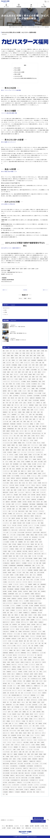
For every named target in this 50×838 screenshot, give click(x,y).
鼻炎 (34, 671)
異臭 (31, 412)
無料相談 (9, 572)
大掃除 (42, 471)
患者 (8, 612)
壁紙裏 (36, 534)
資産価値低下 (33, 683)
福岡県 (38, 357)
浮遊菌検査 (5, 593)
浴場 (8, 692)
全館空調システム (30, 690)
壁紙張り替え (41, 758)
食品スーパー (44, 553)
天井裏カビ (25, 633)
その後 (25, 683)
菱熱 (14, 650)
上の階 (45, 685)
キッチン (28, 388)
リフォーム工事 (5, 532)
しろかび (44, 671)
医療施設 (35, 390)
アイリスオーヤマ (9, 697)
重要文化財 (8, 501)
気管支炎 (11, 482)
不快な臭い (28, 499)
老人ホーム (25, 379)
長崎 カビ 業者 (29, 791)
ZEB (11, 702)
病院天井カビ (39, 761)
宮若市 (42, 374)
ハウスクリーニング (6, 381)
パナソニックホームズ (22, 655)
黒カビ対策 (40, 612)
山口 (20, 419)
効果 (25, 541)
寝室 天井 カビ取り (13, 763)
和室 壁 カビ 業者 (28, 775)
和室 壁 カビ (12, 775)
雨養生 (24, 412)
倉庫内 (11, 449)
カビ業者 (19, 390)
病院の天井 (40, 673)
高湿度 (29, 447)
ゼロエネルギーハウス (28, 357)
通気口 (24, 499)
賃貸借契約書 (36, 570)
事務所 (37, 388)
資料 (3, 756)
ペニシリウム (41, 546)
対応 (16, 631)
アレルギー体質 (28, 704)
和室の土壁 (38, 494)
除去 (9, 388)
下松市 (7, 402)
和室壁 (4, 688)
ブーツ (15, 718)
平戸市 (22, 497)
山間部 (31, 506)
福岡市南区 (5, 390)
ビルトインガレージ (27, 728)
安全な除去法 (27, 480)
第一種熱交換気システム (7, 666)
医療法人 (35, 622)
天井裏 (19, 397)
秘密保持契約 (27, 593)
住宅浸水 (39, 586)
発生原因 (4, 685)
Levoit (38, 688)
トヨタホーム (22, 584)
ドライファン (5, 699)
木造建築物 (19, 501)
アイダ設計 (15, 657)
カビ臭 (20, 369)
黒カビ (42, 353)
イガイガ (6, 461)
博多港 (17, 466)
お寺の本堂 (24, 501)
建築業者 (15, 442)
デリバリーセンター (34, 445)
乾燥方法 (11, 643)
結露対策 (4, 466)
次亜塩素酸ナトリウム (6, 530)
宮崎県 (31, 350)
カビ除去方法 (9, 452)
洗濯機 (20, 751)
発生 (17, 445)
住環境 (32, 409)
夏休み (44, 598)
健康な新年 (21, 640)
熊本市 (37, 362)
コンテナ (8, 466)
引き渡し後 (20, 657)
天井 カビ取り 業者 (27, 763)
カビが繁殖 (35, 546)
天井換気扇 (20, 671)
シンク (19, 452)
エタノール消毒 (15, 704)
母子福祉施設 (22, 589)
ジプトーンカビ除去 (43, 763)
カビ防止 (25, 556)
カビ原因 (4, 669)
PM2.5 (9, 735)
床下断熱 (10, 383)
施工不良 (44, 662)
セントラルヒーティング (27, 737)
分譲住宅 (36, 405)
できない (34, 574)
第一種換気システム (19, 683)
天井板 (18, 435)
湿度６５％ (16, 751)
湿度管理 (19, 412)
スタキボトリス (19, 742)
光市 (13, 402)
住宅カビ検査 (25, 551)
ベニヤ (21, 643)
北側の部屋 (33, 624)
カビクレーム (24, 570)
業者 (34, 791)
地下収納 (44, 723)
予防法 (15, 449)
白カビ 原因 (5, 782)
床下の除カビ (5, 544)
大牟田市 (41, 364)
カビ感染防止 (12, 548)
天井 (33, 367)
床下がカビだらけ (34, 699)
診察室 (11, 612)
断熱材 (41, 530)
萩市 (19, 407)
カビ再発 (35, 614)
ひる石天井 (30, 671)
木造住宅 (37, 791)
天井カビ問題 (40, 461)
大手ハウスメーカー (19, 513)
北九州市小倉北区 (24, 393)
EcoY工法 (32, 650)
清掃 (7, 468)
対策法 (24, 572)
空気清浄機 (34, 688)
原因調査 (26, 718)
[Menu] (48, 1)
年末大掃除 (41, 478)
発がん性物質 (39, 636)
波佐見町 (20, 445)
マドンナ (19, 409)
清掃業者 (27, 560)
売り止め (27, 579)
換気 (39, 522)
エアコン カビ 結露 (6, 780)
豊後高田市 (40, 487)
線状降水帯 (14, 714)
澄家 (9, 695)
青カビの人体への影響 (19, 72)
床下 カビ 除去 (35, 775)
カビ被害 (29, 426)
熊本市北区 (20, 591)
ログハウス (5, 388)
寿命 (3, 704)
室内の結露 (33, 494)
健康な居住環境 (29, 546)
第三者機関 (19, 669)
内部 (24, 643)
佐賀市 (27, 355)
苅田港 (27, 466)
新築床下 (41, 610)
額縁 (37, 563)
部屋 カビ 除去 (27, 773)
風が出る (22, 749)
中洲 (37, 438)
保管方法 (30, 617)
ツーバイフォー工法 (29, 749)
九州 (41, 369)
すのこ (16, 699)
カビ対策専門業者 (39, 456)
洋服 (45, 433)
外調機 (33, 751)
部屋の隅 (13, 518)
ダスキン (23, 560)
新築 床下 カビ (25, 768)
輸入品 (13, 468)
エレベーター (12, 629)
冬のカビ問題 (22, 485)
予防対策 (19, 449)
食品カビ (43, 636)
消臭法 (39, 676)
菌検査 (28, 409)
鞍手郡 (8, 376)
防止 (23, 709)
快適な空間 (16, 494)
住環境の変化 (5, 539)
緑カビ (11, 567)
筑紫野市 (12, 357)
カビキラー (36, 714)
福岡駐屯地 (43, 596)
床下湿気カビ (20, 761)
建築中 (10, 369)
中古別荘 (8, 478)
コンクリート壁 (14, 511)
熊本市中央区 (25, 591)
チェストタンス (5, 435)
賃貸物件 (32, 515)
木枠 (34, 563)
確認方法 (13, 586)
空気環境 (35, 626)
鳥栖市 (35, 355)
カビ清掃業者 (24, 563)
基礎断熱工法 (10, 499)
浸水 (17, 416)
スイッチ (19, 709)
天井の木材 (12, 527)
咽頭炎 (34, 438)
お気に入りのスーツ (23, 617)
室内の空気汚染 (34, 537)
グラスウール (31, 756)
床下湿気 (22, 461)
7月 (26, 584)
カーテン (8, 357)
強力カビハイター (42, 718)
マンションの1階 (18, 527)
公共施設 (16, 454)
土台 (17, 508)
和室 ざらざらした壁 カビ (20, 775)
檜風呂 (39, 421)
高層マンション (23, 471)
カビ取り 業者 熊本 (42, 787)
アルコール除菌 (39, 556)
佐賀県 (27, 350)
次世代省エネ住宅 (6, 567)
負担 (29, 645)
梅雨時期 (27, 412)
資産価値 (16, 711)
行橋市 (26, 367)
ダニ (37, 419)
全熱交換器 (5, 735)
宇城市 (15, 367)
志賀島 (14, 749)
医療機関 (14, 459)
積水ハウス (30, 581)
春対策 (8, 553)
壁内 (41, 664)
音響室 (44, 631)
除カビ (16, 412)
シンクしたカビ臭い (23, 756)
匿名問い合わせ (37, 593)
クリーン (31, 626)
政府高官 (18, 619)
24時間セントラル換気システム (26, 662)
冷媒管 (30, 556)
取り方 (29, 445)
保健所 (43, 711)
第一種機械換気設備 (12, 565)
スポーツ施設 (42, 447)
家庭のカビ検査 (30, 603)
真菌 (34, 456)
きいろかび (42, 666)
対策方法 (22, 414)
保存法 (32, 716)
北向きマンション (38, 732)
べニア (36, 730)
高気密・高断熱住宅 (39, 414)
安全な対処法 (24, 676)
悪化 (44, 513)
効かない (37, 560)
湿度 (30, 376)
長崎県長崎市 (14, 414)
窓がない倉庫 (44, 747)
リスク (19, 414)
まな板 (8, 716)
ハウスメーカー (42, 357)
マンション (42, 791)
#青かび (29, 298)
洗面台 (4, 664)
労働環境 (35, 487)
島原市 (25, 435)
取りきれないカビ (40, 520)
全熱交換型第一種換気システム (17, 695)
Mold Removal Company (36, 433)
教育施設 (40, 754)
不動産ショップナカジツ (26, 666)
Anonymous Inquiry (24, 596)
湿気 (3, 438)
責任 (9, 518)
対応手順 (8, 673)
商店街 (4, 506)
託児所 (20, 711)
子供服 (16, 732)
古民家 (4, 468)
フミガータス (25, 725)
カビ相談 (22, 744)
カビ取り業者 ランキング (34, 780)
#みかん (20, 298)
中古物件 (30, 400)
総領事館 (27, 619)
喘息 (22, 397)
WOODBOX (17, 662)
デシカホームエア (26, 695)
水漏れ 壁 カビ (19, 782)
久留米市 (8, 353)
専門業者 (24, 360)
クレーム (38, 407)
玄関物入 (44, 376)
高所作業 (8, 475)
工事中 (16, 492)
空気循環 (21, 728)
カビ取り (5, 310)
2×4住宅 (26, 664)
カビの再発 (5, 657)
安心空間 (44, 638)
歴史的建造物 (34, 386)
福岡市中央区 (31, 393)
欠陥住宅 (35, 440)
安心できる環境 (5, 624)
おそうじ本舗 (9, 685)
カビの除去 (17, 497)
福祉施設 (40, 416)
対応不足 (34, 697)
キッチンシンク (38, 619)
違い (11, 522)
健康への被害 (20, 699)
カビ (17, 350)
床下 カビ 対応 (42, 768)
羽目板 (21, 435)
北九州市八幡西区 (42, 388)
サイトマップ (45, 828)
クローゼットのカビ (13, 730)
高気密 (30, 419)
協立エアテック (41, 690)
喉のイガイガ (44, 482)
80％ (28, 711)
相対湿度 (31, 572)
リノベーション (14, 400)
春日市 (4, 355)
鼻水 (3, 520)
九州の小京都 (33, 520)
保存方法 (15, 716)
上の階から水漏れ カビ (12, 782)
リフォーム (5, 314)
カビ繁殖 (20, 360)
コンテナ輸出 (22, 466)
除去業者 (25, 607)
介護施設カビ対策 (32, 761)
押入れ (29, 683)
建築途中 (16, 426)
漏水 (46, 350)
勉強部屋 (4, 600)
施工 (43, 466)
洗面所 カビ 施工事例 (19, 789)
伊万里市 (38, 355)
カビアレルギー (19, 388)
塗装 (22, 692)
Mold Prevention (28, 433)
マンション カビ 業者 (26, 782)
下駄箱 (8, 718)
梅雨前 (26, 697)
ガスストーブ (41, 730)
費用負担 (38, 683)
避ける (32, 579)
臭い (27, 482)
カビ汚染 (8, 728)
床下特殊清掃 (37, 508)
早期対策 (16, 614)
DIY (42, 685)
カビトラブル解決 (13, 515)
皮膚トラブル (36, 551)
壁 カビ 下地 (18, 777)
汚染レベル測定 (8, 737)
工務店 (4, 362)
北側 (21, 567)
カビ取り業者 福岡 (30, 765)
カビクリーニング (10, 379)
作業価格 (18, 6)
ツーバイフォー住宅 (27, 692)
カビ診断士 (5, 579)
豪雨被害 (27, 416)
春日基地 (8, 598)
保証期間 (34, 737)
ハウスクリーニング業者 (11, 645)
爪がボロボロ (20, 626)
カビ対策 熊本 (18, 770)
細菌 (3, 487)
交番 (11, 480)
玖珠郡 (8, 506)
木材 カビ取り (30, 784)
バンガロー (16, 537)
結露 (40, 362)
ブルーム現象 (36, 525)
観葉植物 (35, 716)
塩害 (25, 520)
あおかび (8, 669)
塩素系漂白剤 (39, 574)
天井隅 (30, 638)
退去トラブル (17, 756)
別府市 (20, 357)
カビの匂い (23, 383)
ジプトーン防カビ (6, 765)
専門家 (35, 412)
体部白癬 (32, 544)
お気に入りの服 (5, 730)
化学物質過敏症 (14, 364)
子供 (41, 544)
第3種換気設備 (23, 652)
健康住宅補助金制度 (20, 539)
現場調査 (16, 353)
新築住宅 (26, 376)
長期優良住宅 (17, 393)
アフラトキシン (32, 636)
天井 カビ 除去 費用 (6, 773)
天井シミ (21, 586)
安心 (40, 468)
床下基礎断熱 (28, 461)
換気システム (25, 610)
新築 (13, 362)
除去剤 (39, 702)
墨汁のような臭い (15, 530)
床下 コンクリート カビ (36, 782)
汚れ (37, 671)
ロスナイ (39, 692)
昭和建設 (35, 657)
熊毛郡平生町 (19, 423)
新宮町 (23, 714)
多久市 (29, 494)
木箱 (22, 468)
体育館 (24, 421)
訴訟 (33, 662)
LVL (24, 699)
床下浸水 (31, 416)
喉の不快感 (44, 485)
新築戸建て (5, 397)
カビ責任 (45, 534)
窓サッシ (43, 732)
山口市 (29, 360)
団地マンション (24, 638)
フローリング (5, 518)
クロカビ (13, 742)
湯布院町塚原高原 (25, 478)
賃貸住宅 (28, 624)
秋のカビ (24, 438)
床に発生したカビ (38, 515)
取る (8, 560)
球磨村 (43, 586)
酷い (8, 702)
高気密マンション (25, 747)
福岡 (3, 350)
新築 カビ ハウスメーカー (34, 768)
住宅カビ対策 (26, 626)
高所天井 (38, 480)
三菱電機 (42, 695)
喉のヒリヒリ (39, 485)
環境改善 (16, 548)
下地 (27, 721)
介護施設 (14, 452)
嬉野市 (16, 402)
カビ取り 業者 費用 (40, 773)
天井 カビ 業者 (44, 770)
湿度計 (4, 728)
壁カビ (24, 442)
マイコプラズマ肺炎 (13, 626)
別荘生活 (36, 478)
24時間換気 (23, 685)
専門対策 (38, 633)
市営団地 (43, 607)
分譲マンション (39, 624)
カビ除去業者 (5, 565)
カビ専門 (16, 438)
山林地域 (39, 506)
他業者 (9, 614)
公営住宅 (11, 756)
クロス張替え (30, 676)
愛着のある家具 (5, 492)
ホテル (34, 402)
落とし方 (32, 643)
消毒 (41, 508)
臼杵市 (24, 522)
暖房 (14, 461)
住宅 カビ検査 (5, 789)
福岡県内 (13, 570)
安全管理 (30, 466)
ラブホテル (27, 397)
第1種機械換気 (20, 754)
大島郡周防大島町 (6, 423)
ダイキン (35, 690)
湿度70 (9, 711)
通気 (41, 716)
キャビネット (44, 619)
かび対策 (38, 471)
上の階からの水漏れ (36, 532)
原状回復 (31, 742)
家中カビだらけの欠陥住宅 (17, 725)
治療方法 (4, 445)
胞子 (3, 749)
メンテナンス (5, 695)
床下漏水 (36, 541)
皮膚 (3, 655)
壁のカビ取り (34, 539)
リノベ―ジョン (23, 452)
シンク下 (8, 617)
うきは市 (21, 374)
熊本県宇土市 (38, 449)
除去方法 (4, 645)
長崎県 (35, 350)
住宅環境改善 (36, 605)
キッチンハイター (9, 749)
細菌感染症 (14, 409)
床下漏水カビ (14, 761)
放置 (26, 449)
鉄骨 (21, 421)
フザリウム (9, 742)
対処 (6, 438)
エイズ (27, 567)
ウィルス (4, 454)
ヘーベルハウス (15, 584)
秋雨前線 (13, 360)
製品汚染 (24, 732)
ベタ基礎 (13, 421)
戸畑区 (30, 723)
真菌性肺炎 (5, 586)
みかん (43, 449)
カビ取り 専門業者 (6, 775)
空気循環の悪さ (34, 612)
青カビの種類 (17, 70)
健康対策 (13, 419)
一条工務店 (5, 581)
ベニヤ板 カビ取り (23, 784)
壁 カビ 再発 (24, 770)
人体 (17, 360)
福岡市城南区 (31, 405)
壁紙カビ (18, 702)
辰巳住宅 (37, 664)
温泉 (33, 732)
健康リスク (5, 447)
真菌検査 (31, 423)
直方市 (4, 374)
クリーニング (18, 570)
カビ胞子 (42, 702)
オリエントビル (25, 669)
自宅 (10, 624)
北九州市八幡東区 (37, 395)
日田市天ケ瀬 (18, 478)
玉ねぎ (28, 716)
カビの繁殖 (12, 541)
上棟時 (45, 570)
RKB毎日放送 (22, 704)
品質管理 (29, 758)
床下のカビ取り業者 (29, 558)
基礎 (40, 563)
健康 (45, 407)
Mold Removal (21, 433)
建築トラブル (31, 721)
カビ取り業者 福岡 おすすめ (15, 780)
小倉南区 (15, 390)
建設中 (13, 508)
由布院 (45, 461)
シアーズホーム (5, 650)
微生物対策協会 (5, 758)
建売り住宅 (39, 629)
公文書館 (7, 756)
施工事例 (43, 6)
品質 (19, 678)
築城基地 (4, 598)
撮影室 (34, 617)
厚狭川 (32, 586)
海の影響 (21, 520)
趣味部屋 (40, 723)
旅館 (12, 405)
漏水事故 (4, 534)
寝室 (43, 362)
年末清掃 (28, 475)
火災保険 (32, 435)
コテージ (20, 537)
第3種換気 (34, 702)
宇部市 (21, 362)
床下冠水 (35, 591)
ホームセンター (23, 688)
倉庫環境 (4, 475)
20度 (11, 751)
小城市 (22, 400)
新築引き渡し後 (26, 515)
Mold (15, 386)
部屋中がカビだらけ (6, 622)
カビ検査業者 (18, 605)
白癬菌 (9, 551)
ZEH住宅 (41, 379)
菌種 (25, 640)
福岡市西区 (12, 393)
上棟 (24, 579)
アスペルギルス (41, 511)
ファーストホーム (32, 664)
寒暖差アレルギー (38, 518)
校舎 (16, 397)
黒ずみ (4, 721)
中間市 (8, 407)
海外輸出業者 (18, 468)
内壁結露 (8, 721)
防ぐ (30, 711)
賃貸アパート (5, 678)
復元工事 (38, 501)
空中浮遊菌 (9, 508)
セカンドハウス (16, 440)
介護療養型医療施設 (40, 504)
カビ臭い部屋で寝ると (14, 765)
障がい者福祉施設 (10, 589)
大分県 (20, 350)
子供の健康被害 (35, 610)
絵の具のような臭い (30, 530)
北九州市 (4, 353)
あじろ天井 (22, 629)
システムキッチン (31, 428)
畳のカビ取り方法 (28, 532)
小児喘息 (15, 567)
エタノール (32, 560)
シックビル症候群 (6, 541)
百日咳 (33, 577)
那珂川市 (25, 374)
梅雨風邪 (24, 577)
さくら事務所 (26, 600)
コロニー (4, 508)
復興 (23, 416)
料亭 (31, 421)
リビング (29, 697)
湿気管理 (31, 622)
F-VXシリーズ (20, 690)
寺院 (34, 407)
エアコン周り (19, 572)
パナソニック (34, 692)
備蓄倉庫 (4, 709)
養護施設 (19, 442)
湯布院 (39, 475)
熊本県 (24, 350)
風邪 (10, 421)
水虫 (38, 369)
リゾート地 (33, 497)
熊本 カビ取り (12, 770)
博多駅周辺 (38, 744)
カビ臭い (11, 407)
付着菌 (28, 754)
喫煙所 (9, 390)
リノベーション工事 (13, 532)
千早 (19, 747)
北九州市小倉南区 (36, 400)
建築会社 (40, 558)
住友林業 (10, 584)
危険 (12, 614)
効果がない (13, 622)
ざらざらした (25, 645)
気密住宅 (39, 473)
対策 (6, 794)
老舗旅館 (4, 426)
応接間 (41, 445)
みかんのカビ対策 (18, 76)
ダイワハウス (25, 581)
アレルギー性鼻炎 (6, 482)
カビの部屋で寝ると (6, 563)
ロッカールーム (34, 522)
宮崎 (9, 438)
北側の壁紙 (38, 747)
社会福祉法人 (41, 622)
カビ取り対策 (25, 537)
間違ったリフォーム (17, 560)
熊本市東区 (5, 591)
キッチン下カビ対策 (35, 638)
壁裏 (45, 643)
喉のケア (7, 487)
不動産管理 (35, 558)
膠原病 (38, 423)
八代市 (30, 364)
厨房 (40, 419)
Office (12, 433)
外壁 (40, 426)
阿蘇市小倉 (13, 478)
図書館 (45, 754)
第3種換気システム (37, 685)
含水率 (22, 718)
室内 (38, 544)
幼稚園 (33, 426)
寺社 (17, 506)
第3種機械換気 (39, 728)
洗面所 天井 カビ (11, 789)
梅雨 (3, 402)
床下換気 (8, 426)
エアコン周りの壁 (37, 756)
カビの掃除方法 (34, 383)
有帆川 (35, 586)
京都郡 (8, 374)
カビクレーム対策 (21, 558)
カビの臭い (35, 607)
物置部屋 (17, 688)
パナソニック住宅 (17, 633)
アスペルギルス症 (25, 423)
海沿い (18, 520)
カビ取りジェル (17, 744)
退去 (25, 754)
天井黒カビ (30, 614)
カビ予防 (31, 440)
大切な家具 (11, 492)
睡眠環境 (7, 449)
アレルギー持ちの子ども (13, 558)
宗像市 (45, 364)
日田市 (24, 388)
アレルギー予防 (28, 442)
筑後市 (4, 407)
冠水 (21, 579)
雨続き (27, 572)
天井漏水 (40, 603)
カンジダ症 (13, 551)
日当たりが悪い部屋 (40, 572)
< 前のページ (4, 289)
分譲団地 (27, 636)
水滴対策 (29, 513)
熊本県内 (34, 567)
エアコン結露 (36, 579)
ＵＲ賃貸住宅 (12, 610)
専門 (21, 440)
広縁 (6, 497)
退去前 (38, 742)
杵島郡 (34, 492)
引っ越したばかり (34, 631)
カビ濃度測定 (5, 636)
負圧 (41, 638)
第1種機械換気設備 (10, 428)
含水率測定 (5, 572)
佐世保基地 (36, 645)
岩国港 (35, 466)
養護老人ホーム (33, 480)
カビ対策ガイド (30, 553)
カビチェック (14, 671)
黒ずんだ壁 (14, 525)
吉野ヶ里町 (29, 402)
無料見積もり (9, 459)
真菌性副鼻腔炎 (43, 584)
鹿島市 (26, 400)
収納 (11, 718)
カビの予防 (28, 383)
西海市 (10, 544)
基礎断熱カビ (25, 761)
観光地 (41, 497)
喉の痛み (11, 461)
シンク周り (40, 704)
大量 (30, 751)
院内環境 (4, 612)
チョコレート (31, 525)
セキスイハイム (18, 581)
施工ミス (13, 673)
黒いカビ (24, 426)
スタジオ (39, 631)
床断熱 (25, 659)
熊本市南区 (15, 591)
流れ (31, 6)
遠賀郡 (8, 367)
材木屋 (16, 678)
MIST (32, 447)
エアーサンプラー (18, 504)
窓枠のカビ (5, 499)
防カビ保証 (19, 735)
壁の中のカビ (9, 709)
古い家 (11, 537)
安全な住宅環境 (39, 548)
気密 (19, 471)
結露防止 (19, 666)
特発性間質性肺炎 (29, 548)
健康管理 (4, 480)
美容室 (22, 614)
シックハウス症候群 (6, 416)
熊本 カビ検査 (35, 787)
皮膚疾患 (34, 584)
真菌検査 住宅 (32, 789)
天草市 (33, 364)
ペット (27, 414)
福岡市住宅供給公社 (19, 607)
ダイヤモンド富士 (6, 643)
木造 (9, 412)
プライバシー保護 (31, 596)
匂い (23, 419)
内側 (19, 692)
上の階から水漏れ (6, 629)
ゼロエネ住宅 (30, 407)
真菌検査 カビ (11, 791)
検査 (12, 438)
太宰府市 (16, 355)
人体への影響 (8, 504)
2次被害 (45, 501)
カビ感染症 (5, 551)
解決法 (33, 449)
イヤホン (16, 723)
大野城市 (8, 355)
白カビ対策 (25, 525)
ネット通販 (29, 688)
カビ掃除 (30, 367)
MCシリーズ (14, 690)
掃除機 (37, 468)
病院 (32, 390)
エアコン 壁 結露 (31, 777)
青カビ (36, 643)
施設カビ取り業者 (6, 763)
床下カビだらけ (33, 589)
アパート (11, 435)
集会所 (16, 407)
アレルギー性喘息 (25, 605)
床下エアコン (18, 721)
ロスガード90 (17, 652)
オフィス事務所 (23, 407)
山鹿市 (19, 367)
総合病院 (17, 617)
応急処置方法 (14, 624)
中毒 (14, 556)
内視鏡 (19, 718)
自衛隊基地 (38, 596)
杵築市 (45, 487)
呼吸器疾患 (30, 584)
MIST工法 (27, 353)
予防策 (30, 449)
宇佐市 (43, 397)
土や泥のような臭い (22, 530)
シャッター (34, 728)
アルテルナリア (5, 548)
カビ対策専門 (5, 556)
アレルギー (24, 390)
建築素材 (13, 445)
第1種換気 (23, 650)
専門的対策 (10, 636)
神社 (3, 383)
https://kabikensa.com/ (6, 281)
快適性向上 (14, 666)
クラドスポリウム (23, 395)
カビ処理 (32, 744)
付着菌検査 (20, 737)
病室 (11, 471)
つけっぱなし (38, 565)
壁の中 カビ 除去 (12, 777)
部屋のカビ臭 (40, 655)
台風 (34, 357)
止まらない (38, 577)
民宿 (6, 419)
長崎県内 (38, 567)
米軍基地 (11, 386)
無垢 (14, 435)
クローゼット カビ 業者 (27, 787)
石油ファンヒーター (6, 732)
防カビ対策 (44, 614)
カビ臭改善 (25, 671)
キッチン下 (5, 640)
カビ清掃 (4, 452)
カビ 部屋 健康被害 (22, 765)
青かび (8, 515)
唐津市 (31, 355)
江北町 (4, 494)
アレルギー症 (5, 473)
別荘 (11, 440)
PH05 (24, 690)
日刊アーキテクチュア (39, 751)
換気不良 (45, 699)
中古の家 (43, 676)
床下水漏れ (14, 544)
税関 (10, 468)
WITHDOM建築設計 (39, 650)
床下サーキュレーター (25, 622)
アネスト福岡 (15, 600)
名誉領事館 (32, 619)
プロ (3, 794)
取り (30, 537)
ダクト (28, 508)
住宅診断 (31, 673)
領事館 (8, 480)
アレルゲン (36, 409)
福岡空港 (25, 487)
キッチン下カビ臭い (6, 751)
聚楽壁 (39, 428)
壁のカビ (30, 482)
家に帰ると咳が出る (26, 631)
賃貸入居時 (5, 683)
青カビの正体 (17, 68)
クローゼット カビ (14, 787)
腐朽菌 (24, 353)
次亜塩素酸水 (20, 541)
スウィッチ (13, 721)
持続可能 (4, 662)
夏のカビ (4, 718)
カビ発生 (43, 393)
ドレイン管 (34, 556)
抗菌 (36, 544)
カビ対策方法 (21, 480)
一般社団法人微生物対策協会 (24, 506)
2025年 (31, 640)
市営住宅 (13, 607)
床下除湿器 (18, 622)
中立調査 (23, 721)
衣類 (21, 716)
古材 (44, 416)
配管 (23, 751)
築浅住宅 (33, 633)
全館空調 (24, 508)
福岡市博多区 (42, 400)
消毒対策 (4, 702)
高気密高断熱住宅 (34, 381)
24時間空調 (39, 466)
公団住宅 (7, 610)
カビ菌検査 (13, 416)
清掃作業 (14, 702)
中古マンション (5, 485)
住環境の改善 (33, 499)
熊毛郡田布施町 (12, 423)
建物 (9, 360)
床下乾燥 (30, 456)
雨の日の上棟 (26, 673)
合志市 (19, 376)
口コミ (30, 610)
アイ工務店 (10, 657)
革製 (3, 737)
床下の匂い (45, 405)
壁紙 (19, 400)
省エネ (20, 499)
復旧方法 (4, 673)
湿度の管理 (38, 711)
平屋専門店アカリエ (35, 652)
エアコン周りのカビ (40, 589)
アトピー (41, 551)
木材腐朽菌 (28, 386)
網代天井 (17, 629)
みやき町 (20, 402)
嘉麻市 (34, 374)
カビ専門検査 (14, 737)
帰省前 (30, 702)
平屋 (22, 518)
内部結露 (20, 631)
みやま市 (38, 374)
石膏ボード (16, 643)
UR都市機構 (12, 631)
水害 (9, 419)
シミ (19, 447)
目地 (34, 709)
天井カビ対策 (24, 553)
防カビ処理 (12, 692)
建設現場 (32, 541)
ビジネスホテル (5, 395)
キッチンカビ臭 (36, 749)
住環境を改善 (19, 551)
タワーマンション (20, 459)
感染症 (10, 473)
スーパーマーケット (31, 452)
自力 (12, 711)
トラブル (35, 421)
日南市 (29, 520)
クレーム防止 (24, 678)
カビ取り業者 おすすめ (38, 765)
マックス (41, 697)
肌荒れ (4, 515)
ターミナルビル (31, 518)
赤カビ (38, 669)
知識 (3, 449)
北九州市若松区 (29, 395)
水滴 (14, 513)
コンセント (15, 709)
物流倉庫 (20, 379)
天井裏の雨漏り (34, 758)
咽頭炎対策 (39, 459)
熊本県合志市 (14, 638)
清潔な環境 (16, 480)
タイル (31, 709)
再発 (9, 511)
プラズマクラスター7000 (7, 690)
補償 (30, 567)
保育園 (37, 426)
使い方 (28, 541)
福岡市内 (27, 589)
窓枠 (44, 497)
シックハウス (12, 605)
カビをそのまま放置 (21, 532)
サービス (6, 6)
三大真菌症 (41, 645)
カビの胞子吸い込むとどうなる (36, 678)
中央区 (41, 376)
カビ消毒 (19, 638)
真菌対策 (4, 459)
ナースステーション (6, 471)
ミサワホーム (5, 584)
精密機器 (41, 617)
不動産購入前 (9, 671)
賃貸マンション (32, 527)
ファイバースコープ (38, 721)
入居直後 (42, 742)
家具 (36, 723)
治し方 (40, 626)
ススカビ (4, 742)
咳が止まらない (13, 577)
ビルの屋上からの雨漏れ (21, 534)
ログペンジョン (5, 409)
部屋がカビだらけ (17, 636)
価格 (13, 497)
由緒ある (13, 572)
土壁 (3, 364)
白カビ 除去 (41, 780)
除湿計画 (7, 725)
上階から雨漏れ (26, 742)
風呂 (3, 744)
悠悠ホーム (18, 650)
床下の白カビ (20, 525)
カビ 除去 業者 (33, 773)
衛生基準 (36, 754)
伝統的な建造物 (13, 501)
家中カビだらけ (42, 605)
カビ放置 (18, 749)
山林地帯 (35, 506)
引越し (30, 669)
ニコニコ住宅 (5, 659)
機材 (37, 617)
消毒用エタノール (39, 527)
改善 (32, 645)
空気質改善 (44, 428)
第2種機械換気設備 (20, 565)
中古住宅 (43, 442)
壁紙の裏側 (21, 574)
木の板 (46, 504)
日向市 (14, 520)
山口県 (4, 357)
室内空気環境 (13, 735)
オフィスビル (10, 747)
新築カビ (14, 758)
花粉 (16, 541)
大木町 (35, 640)
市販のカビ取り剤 (21, 511)
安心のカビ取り (15, 473)
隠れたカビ (38, 435)
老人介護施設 (21, 473)
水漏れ (38, 412)
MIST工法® (9, 497)
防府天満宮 (23, 386)
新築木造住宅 (43, 633)
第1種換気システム (29, 685)
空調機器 (10, 650)
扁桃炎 (17, 487)
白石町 (38, 492)
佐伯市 (12, 388)
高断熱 (34, 419)
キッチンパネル (39, 709)
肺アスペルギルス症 (26, 544)
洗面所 (44, 402)
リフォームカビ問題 (37, 393)
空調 (6, 520)
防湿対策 (4, 525)
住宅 (24, 548)
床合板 (16, 593)
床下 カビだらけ (41, 775)
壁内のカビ (15, 655)
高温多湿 (4, 414)
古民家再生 (29, 659)
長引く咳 (16, 482)
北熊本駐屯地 (25, 598)
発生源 (23, 449)
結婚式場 (27, 629)
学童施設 (24, 711)
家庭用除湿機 (33, 695)
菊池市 (22, 376)
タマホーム (29, 652)
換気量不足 (44, 692)
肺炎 (10, 409)
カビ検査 (5, 312)
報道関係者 (13, 619)
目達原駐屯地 (14, 598)
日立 (14, 697)
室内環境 (15, 471)
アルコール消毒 (9, 688)
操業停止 (20, 732)
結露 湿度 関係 (37, 777)
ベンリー (14, 685)
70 (18, 567)
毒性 (39, 643)
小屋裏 (33, 565)
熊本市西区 (10, 591)
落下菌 (32, 754)
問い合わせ (5, 440)
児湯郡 (27, 511)
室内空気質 (24, 603)
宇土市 (37, 376)
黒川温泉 (27, 730)
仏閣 (6, 383)
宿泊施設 (34, 459)
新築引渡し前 (14, 669)
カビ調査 (44, 558)
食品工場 (28, 381)
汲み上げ (19, 714)
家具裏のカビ (5, 558)
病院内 (33, 468)
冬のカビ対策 (12, 485)
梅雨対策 (38, 402)
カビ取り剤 (5, 577)
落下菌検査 (44, 506)
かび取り (33, 471)
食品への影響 (17, 74)
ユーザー (20, 438)
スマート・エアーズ (30, 655)
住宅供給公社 (23, 624)
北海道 (26, 468)
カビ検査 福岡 (5, 791)
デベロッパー (19, 645)
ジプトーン (42, 367)
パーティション (34, 475)
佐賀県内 (8, 570)
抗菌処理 (12, 728)
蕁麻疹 (4, 553)
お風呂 (12, 744)
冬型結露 (30, 718)
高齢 (27, 702)
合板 (8, 393)
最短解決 (20, 612)
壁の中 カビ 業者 (24, 777)
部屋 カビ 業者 (21, 773)
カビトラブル (9, 362)
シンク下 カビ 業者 (6, 787)
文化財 (4, 671)
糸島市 (4, 367)
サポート (30, 459)
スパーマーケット (10, 456)
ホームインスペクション (12, 579)
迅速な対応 (23, 619)
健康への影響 (36, 447)
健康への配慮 (15, 546)
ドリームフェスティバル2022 (7, 442)
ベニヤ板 (41, 640)
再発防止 (30, 607)
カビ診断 (9, 640)
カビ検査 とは (26, 789)
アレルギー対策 (5, 421)
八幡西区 (32, 388)
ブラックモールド (25, 527)
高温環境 (8, 445)
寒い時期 (41, 438)
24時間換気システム (19, 673)
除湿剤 (10, 723)
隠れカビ (23, 735)
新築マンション (26, 440)
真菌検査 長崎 (23, 791)
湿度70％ (16, 728)
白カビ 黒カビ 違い (19, 768)
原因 (33, 414)
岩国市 (8, 386)
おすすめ (43, 473)
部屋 (22, 428)
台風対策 (4, 405)
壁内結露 (30, 374)
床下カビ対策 (18, 553)
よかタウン (30, 657)
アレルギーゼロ (42, 492)
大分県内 (42, 567)
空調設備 (15, 754)
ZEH (14, 350)
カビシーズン (25, 405)
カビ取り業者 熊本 (6, 770)
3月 (35, 655)
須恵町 (17, 556)
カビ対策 (38, 353)
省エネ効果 (16, 499)
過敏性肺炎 (24, 409)
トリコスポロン (5, 546)
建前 (11, 725)
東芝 (38, 697)
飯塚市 (37, 364)
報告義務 (41, 570)
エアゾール (35, 718)
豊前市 (4, 376)
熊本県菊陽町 (8, 638)
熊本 (34, 353)
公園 (21, 405)
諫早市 (43, 381)
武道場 (34, 711)
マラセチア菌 (42, 579)
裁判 (33, 725)
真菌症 (26, 459)
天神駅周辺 (43, 744)
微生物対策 (30, 473)
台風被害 (35, 603)
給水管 (30, 633)
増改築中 (11, 574)
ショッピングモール (39, 452)
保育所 (45, 454)
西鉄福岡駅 (16, 747)
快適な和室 (24, 494)
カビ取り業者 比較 (6, 768)
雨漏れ (11, 376)
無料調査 (22, 636)
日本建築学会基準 (11, 593)
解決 (32, 461)
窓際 (46, 690)
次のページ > (45, 289)
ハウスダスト (42, 409)
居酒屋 (28, 735)
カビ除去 (16, 379)
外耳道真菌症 (21, 723)
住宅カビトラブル (38, 662)
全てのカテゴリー (6, 308)
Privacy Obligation (16, 596)
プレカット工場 (11, 678)
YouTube (23, 482)
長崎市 (30, 379)
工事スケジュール (28, 492)
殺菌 (14, 688)
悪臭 (15, 428)
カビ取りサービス (9, 494)
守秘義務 (32, 593)
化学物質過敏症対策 (12, 539)
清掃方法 (12, 732)
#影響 (25, 298)
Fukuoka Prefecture (6, 433)
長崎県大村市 (32, 397)
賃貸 (19, 624)
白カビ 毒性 (12, 768)
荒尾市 (15, 376)
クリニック (16, 612)
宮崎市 (40, 381)
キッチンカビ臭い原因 (6, 761)
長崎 (37, 379)
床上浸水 (4, 589)
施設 (35, 742)
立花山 (4, 478)
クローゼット (16, 374)
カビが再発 (40, 699)
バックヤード (28, 485)
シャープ (38, 695)
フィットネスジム (19, 610)
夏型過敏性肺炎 (38, 397)
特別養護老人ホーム (26, 612)
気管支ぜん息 (31, 551)
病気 (10, 402)
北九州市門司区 (15, 395)
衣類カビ (42, 435)
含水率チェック (17, 676)
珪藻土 (40, 405)
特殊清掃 (32, 508)
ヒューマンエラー (21, 492)
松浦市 (37, 497)
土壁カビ (24, 402)
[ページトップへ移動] (48, 820)
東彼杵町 (35, 416)
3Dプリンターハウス (36, 659)
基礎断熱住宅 (11, 652)
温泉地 (29, 435)
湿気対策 (29, 471)
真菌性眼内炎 (5, 412)
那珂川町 (12, 397)
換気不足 (16, 485)
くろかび (32, 666)
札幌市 (30, 468)
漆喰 (9, 397)
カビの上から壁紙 (32, 747)
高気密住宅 (40, 657)
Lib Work (42, 659)
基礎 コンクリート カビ (7, 784)
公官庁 (25, 513)
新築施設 (4, 754)
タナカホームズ (20, 664)
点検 (3, 638)
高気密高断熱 (33, 360)
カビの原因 (18, 383)
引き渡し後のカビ (6, 631)
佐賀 (31, 353)
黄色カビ (37, 666)
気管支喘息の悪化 (9, 704)
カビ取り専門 (8, 364)
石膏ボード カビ (30, 770)
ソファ (24, 716)
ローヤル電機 (5, 723)
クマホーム (21, 600)
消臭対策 (35, 673)
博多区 (29, 390)
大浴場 (42, 407)
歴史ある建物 (12, 506)
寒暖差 (42, 522)
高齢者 (26, 473)
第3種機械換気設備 (28, 565)
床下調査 (19, 758)
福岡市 (38, 350)
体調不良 (39, 539)
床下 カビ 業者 (5, 777)
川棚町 (20, 416)
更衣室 (28, 421)
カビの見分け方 (42, 525)
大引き (20, 593)
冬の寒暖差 (10, 513)
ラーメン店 (9, 714)
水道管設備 (10, 659)
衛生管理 (25, 454)
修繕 (9, 683)
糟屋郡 (12, 355)
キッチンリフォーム (20, 697)
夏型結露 (27, 714)
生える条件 (8, 744)
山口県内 (4, 570)
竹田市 (20, 494)
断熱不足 (4, 633)
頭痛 (19, 482)
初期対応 (35, 676)
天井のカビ (8, 400)
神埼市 (24, 355)
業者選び (30, 591)
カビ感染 (18, 461)
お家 (41, 454)
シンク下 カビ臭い (43, 784)
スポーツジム (17, 405)
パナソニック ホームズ (37, 581)
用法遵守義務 (30, 570)
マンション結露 (15, 640)
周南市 (4, 386)
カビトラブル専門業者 (15, 475)
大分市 (16, 357)
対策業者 (39, 607)
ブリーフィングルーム (6, 619)
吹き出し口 (32, 730)
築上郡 (11, 374)
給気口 (45, 728)
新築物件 (44, 624)
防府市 (19, 386)
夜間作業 (10, 556)
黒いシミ (4, 560)
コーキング (5, 711)
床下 (11, 350)
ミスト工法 (42, 725)
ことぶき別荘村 (44, 475)
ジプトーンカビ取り (35, 763)
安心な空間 (28, 522)
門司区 (26, 723)
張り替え (37, 725)
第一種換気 (25, 657)
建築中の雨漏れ (20, 515)
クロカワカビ (35, 511)
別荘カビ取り (31, 478)
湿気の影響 (18, 518)
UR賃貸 (8, 662)
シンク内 (27, 643)
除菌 (12, 412)
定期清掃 (27, 369)
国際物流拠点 (31, 487)
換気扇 (45, 704)
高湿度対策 (13, 563)
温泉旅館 (4, 692)
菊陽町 (33, 376)
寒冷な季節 (19, 522)
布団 (9, 440)
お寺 (3, 501)
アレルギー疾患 (41, 537)
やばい (34, 669)
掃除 (41, 412)
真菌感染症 (19, 544)
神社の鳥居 (29, 501)
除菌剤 (17, 419)
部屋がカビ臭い (43, 532)
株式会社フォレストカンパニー (35, 600)
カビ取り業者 (5, 369)
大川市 (21, 548)
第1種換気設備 (5, 652)
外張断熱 (12, 662)
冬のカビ (32, 362)
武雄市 (43, 355)
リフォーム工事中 (6, 574)
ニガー (30, 725)
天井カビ (4, 456)
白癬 (9, 447)
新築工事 (4, 428)
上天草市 (10, 520)
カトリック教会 (27, 497)
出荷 (28, 678)
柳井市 (27, 419)
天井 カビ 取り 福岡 (14, 773)
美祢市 (18, 421)
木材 (6, 360)
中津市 (45, 360)
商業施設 (26, 456)
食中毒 (4, 617)
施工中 (27, 751)
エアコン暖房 (25, 364)
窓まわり (27, 709)
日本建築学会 (43, 591)
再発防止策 (13, 617)
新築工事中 (44, 426)
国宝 (41, 501)
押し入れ (38, 442)
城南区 (11, 395)
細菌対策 (14, 522)
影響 (3, 360)
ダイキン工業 (11, 699)
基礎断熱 (4, 379)
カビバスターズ (15, 369)
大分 (20, 353)
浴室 (12, 426)
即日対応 (31, 714)
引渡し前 (20, 426)
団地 (16, 692)
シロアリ (8, 414)
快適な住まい (44, 494)
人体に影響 (21, 454)
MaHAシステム (14, 664)
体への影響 (31, 605)
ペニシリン (13, 683)
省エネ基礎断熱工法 (40, 499)
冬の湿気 (33, 513)
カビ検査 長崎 (17, 791)
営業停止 (4, 714)
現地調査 (19, 364)
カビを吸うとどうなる (6, 676)
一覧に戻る (25, 289)
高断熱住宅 (8, 664)
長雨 (3, 725)
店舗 (30, 574)
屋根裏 (11, 546)
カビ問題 (42, 350)
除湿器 (19, 428)
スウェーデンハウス (11, 581)
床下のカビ (11, 454)
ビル (8, 534)
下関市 (20, 355)
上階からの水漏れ (6, 527)
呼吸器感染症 (12, 487)
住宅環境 (44, 445)
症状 (38, 584)
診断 (18, 579)
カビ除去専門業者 (39, 598)
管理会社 (32, 534)
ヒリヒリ (21, 487)
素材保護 (24, 445)
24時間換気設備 (39, 360)
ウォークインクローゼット (15, 381)
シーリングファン (6, 522)
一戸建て (43, 459)
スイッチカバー (37, 735)
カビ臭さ (35, 482)
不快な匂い (33, 485)
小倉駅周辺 (5, 747)
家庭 (39, 591)
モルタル (31, 735)
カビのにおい (30, 563)
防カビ (39, 383)
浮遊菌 (30, 511)
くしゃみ (36, 530)
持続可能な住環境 (28, 539)
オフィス (37, 367)
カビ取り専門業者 (34, 369)
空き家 (41, 541)
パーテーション (23, 475)
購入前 (18, 586)
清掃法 (41, 671)
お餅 (3, 504)
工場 (43, 419)
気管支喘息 (19, 577)
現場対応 (28, 699)
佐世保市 (33, 379)
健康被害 (8, 405)
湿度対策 (42, 735)
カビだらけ (27, 574)
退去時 (43, 683)
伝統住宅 (16, 456)
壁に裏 (43, 756)
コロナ (4, 697)
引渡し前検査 (24, 758)
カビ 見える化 (38, 789)
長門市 (30, 414)
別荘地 (19, 730)
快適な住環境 (21, 456)
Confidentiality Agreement (7, 596)
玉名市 (11, 367)
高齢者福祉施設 (25, 504)
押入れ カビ (20, 787)
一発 (38, 640)
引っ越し (21, 659)
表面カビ (29, 732)
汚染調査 (30, 454)
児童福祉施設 (17, 589)
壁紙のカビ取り (42, 560)
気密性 (20, 508)
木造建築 (43, 563)
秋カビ (13, 353)
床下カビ (4, 393)
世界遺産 (45, 369)
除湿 (42, 565)
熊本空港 (25, 518)
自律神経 (43, 518)
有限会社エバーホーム (17, 603)
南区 (3, 610)
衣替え (33, 723)
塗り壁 (26, 428)
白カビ (24, 369)
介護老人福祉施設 (32, 504)
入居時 (19, 685)
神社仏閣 (41, 669)
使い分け (4, 716)
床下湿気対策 (24, 447)
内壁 (42, 643)
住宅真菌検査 (27, 586)
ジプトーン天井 (12, 534)
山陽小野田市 (40, 386)
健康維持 (35, 473)
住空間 (12, 447)
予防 (14, 383)
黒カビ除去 (40, 534)
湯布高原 (22, 730)
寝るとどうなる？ (6, 626)
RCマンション (39, 737)
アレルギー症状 (42, 652)
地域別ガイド (18, 563)
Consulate (16, 433)
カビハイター (42, 714)
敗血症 (35, 548)
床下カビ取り (12, 553)
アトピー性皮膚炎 (39, 513)
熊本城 (34, 501)
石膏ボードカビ (9, 754)
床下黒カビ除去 (31, 598)
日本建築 (39, 482)
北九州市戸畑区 (43, 395)
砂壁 (36, 428)
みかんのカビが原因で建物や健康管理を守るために (25, 78)
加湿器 (11, 560)
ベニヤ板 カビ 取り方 (15, 784)
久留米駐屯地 (20, 598)
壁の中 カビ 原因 (37, 770)
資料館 (4, 400)
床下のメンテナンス (22, 546)
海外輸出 (13, 466)
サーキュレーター (27, 362)
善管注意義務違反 (6, 537)
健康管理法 (29, 577)
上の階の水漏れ (34, 704)
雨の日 (13, 676)
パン (11, 716)
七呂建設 (28, 650)
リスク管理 (16, 574)
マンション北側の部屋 (6, 607)
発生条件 (16, 447)
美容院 (26, 614)
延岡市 (13, 504)
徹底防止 (39, 614)
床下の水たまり (9, 633)
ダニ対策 (21, 556)
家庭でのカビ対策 (37, 553)
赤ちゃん (23, 702)
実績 (28, 640)
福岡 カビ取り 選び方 (24, 780)
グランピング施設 (33, 629)
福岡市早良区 (41, 390)
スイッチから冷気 (9, 655)
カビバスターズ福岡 (36, 454)
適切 (35, 572)
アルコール (9, 525)
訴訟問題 (9, 586)
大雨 (3, 419)
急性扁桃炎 (29, 438)
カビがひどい (16, 659)
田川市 (22, 367)
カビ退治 (34, 442)
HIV (24, 567)
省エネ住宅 (5, 513)
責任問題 (43, 678)
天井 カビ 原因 (20, 763)
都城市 (35, 461)
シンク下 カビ (36, 784)
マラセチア (42, 423)
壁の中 (11, 758)
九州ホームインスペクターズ (7, 603)
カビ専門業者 (9, 600)
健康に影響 (5, 614)
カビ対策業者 (23, 381)
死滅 (9, 577)
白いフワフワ (28, 744)
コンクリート (5, 511)
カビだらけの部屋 (6, 605)
